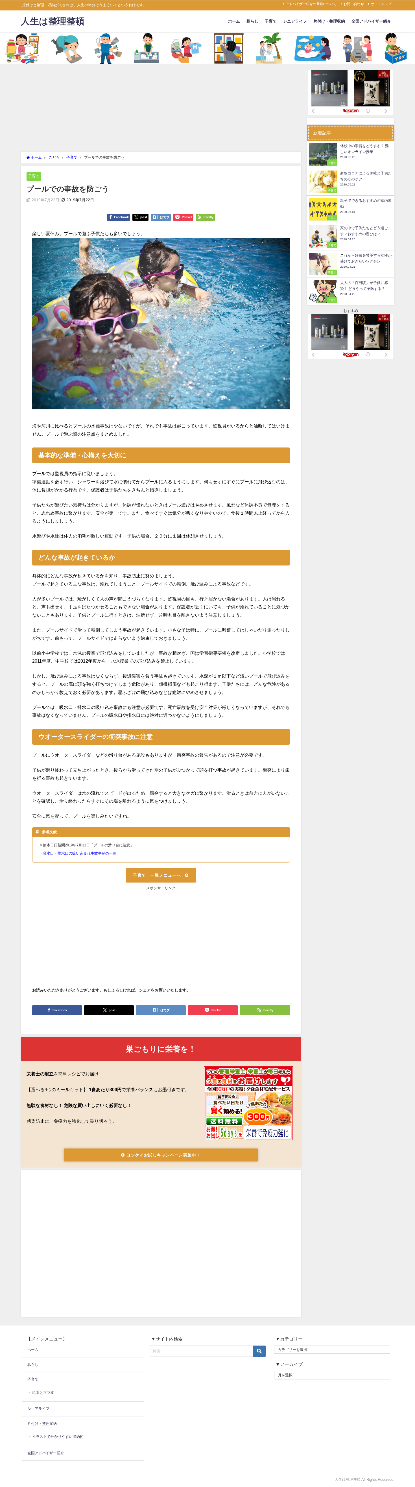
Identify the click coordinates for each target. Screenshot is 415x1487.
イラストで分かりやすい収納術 (58, 1436)
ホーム (234, 21)
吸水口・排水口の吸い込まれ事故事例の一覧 (79, 853)
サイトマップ (381, 4)
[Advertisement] (161, 109)
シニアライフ (295, 21)
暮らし (252, 21)
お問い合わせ (354, 4)
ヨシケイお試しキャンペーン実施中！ (163, 1155)
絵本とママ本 (43, 1392)
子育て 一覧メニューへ (157, 875)
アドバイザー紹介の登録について (311, 4)
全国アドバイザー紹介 (371, 21)
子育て (271, 21)
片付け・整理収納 (329, 21)
